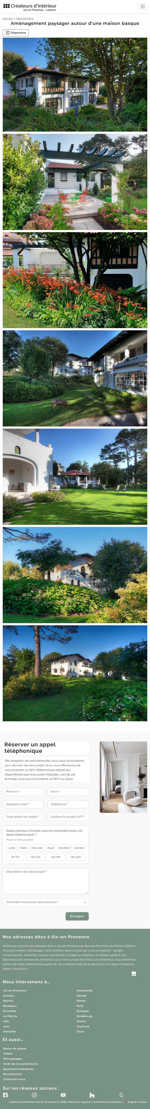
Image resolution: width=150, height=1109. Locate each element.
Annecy (8, 995)
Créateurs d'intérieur (33, 7)
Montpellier (85, 990)
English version (135, 1102)
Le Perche (10, 1016)
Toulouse (83, 1026)
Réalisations (24, 19)
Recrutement (12, 1074)
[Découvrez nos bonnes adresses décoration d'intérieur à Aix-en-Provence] (69, 974)
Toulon (81, 1021)
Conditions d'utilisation (107, 1102)
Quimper (83, 1011)
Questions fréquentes (18, 1069)
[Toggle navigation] (143, 6)
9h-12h (15, 856)
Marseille (9, 1031)
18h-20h (76, 856)
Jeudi (50, 847)
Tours (80, 1031)
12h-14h (35, 856)
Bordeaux (10, 1006)
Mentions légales (79, 1102)
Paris (80, 1006)
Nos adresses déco (46, 936)
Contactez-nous (14, 1079)
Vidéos (8, 1053)
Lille (6, 1021)
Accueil (8, 19)
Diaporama (18, 32)
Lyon (6, 1026)
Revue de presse (14, 1048)
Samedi (79, 847)
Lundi (11, 847)
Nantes (82, 995)
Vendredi (64, 847)
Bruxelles (9, 1011)
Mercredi (37, 847)
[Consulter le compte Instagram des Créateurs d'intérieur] (34, 1094)
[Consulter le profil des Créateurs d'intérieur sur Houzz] (92, 1094)
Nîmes (81, 1000)
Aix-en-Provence (14, 990)
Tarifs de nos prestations (20, 1063)
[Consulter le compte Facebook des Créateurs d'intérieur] (5, 1094)
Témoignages (12, 1058)
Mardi (23, 847)
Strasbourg (84, 1016)
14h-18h (56, 856)
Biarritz (8, 1000)
